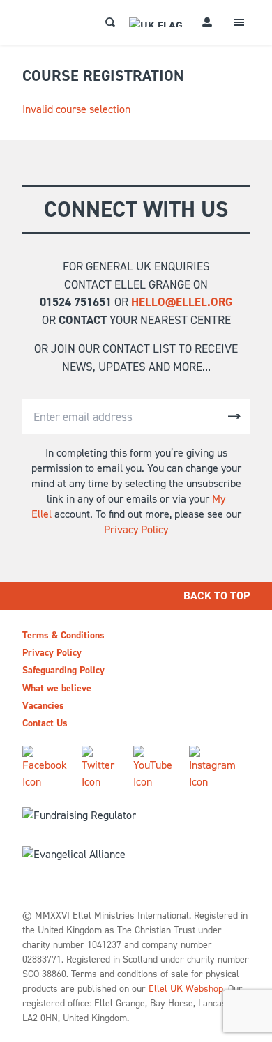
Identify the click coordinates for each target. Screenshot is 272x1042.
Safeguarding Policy (63, 670)
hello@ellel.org (181, 301)
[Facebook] (46, 768)
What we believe (56, 688)
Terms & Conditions (63, 635)
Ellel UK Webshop (186, 988)
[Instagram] (214, 768)
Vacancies (43, 705)
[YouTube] (155, 768)
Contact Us (45, 723)
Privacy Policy (136, 529)
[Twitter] (102, 768)
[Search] (110, 22)
